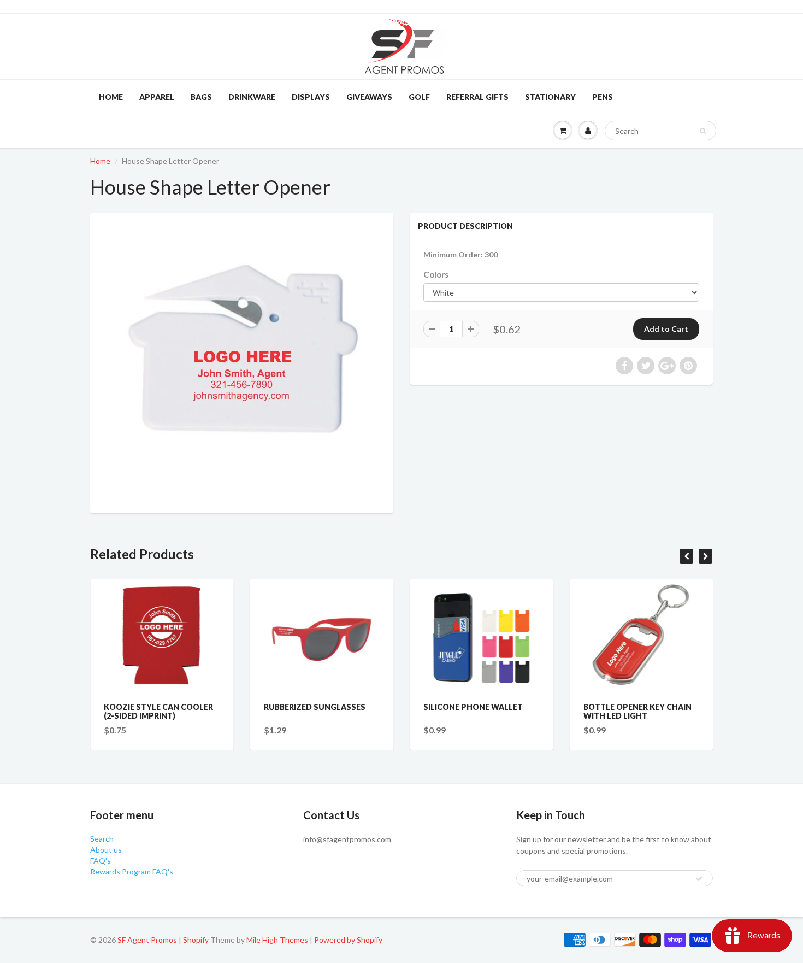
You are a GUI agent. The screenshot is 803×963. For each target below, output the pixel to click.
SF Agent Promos (147, 939)
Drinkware (251, 97)
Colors (435, 274)
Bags (201, 97)
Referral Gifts (477, 97)
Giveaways (369, 97)
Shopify (196, 939)
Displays (311, 97)
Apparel (156, 97)
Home (111, 97)
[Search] (702, 131)
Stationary (550, 97)
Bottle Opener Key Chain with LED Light (637, 711)
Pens (602, 97)
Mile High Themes (277, 939)
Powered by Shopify (348, 939)
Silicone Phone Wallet (473, 707)
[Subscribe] (699, 879)
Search (102, 838)
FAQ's (100, 860)
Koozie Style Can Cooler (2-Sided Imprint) (158, 711)
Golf (419, 97)
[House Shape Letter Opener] (242, 362)
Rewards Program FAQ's (131, 871)
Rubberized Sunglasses (314, 707)
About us (106, 849)
